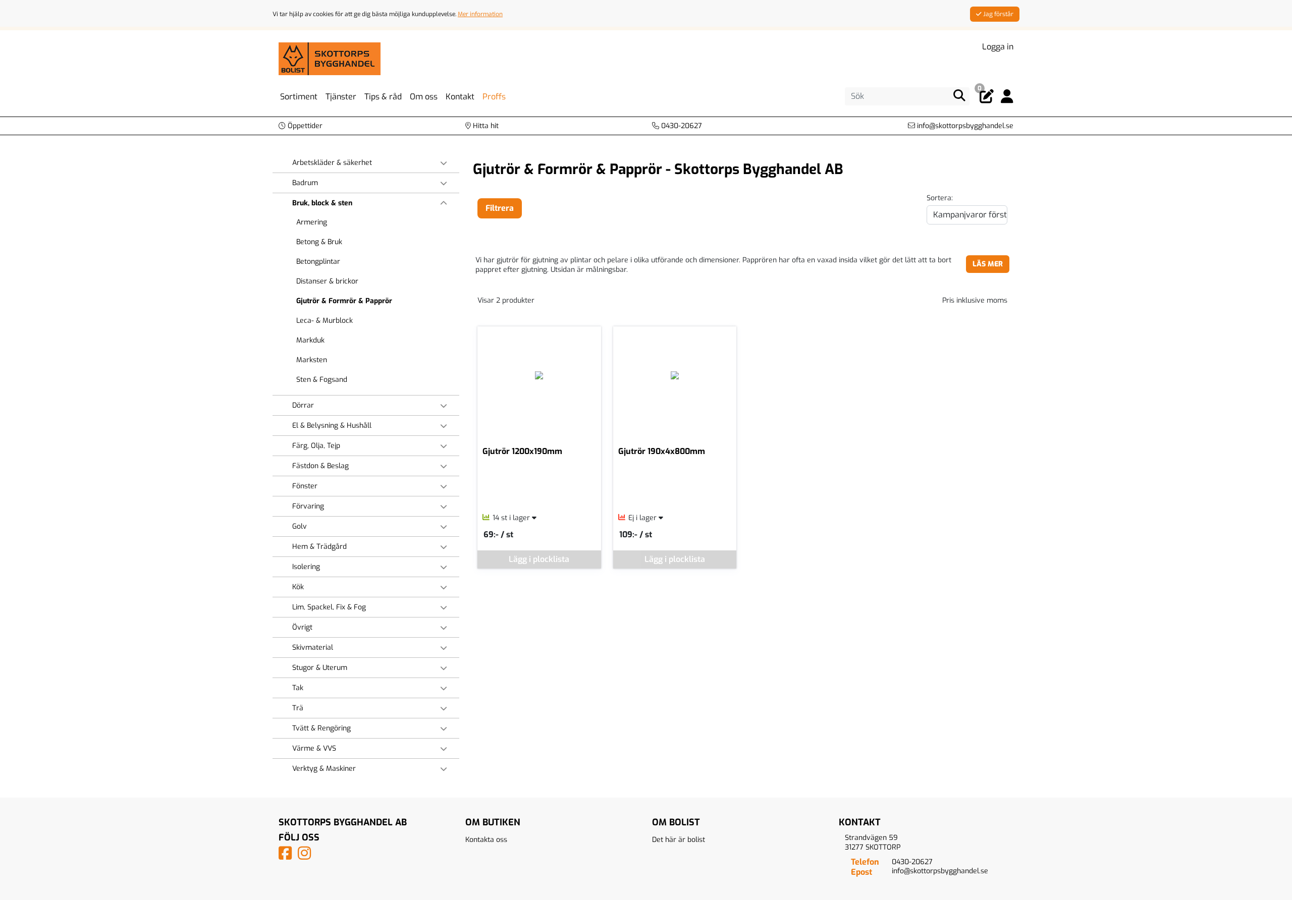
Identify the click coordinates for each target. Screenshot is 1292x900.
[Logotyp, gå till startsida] (330, 58)
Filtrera (500, 208)
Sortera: (940, 198)
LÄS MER (988, 264)
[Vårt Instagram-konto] (306, 856)
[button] (300, 126)
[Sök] (959, 95)
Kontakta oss (486, 840)
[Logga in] (1007, 96)
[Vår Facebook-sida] (287, 856)
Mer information (480, 14)
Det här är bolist (678, 840)
